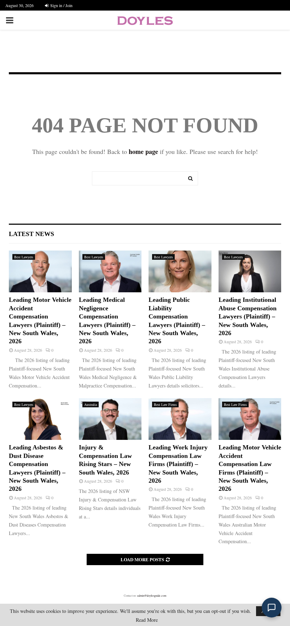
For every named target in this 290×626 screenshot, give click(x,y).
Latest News (31, 233)
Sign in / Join (60, 5)
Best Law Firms (165, 404)
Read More (147, 620)
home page (143, 151)
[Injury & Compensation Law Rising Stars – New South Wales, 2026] (110, 419)
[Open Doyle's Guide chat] (272, 608)
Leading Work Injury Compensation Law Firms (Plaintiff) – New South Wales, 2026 (178, 464)
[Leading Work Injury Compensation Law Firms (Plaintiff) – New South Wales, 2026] (180, 419)
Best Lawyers (23, 256)
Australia (90, 404)
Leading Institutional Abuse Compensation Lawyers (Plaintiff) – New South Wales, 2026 (248, 316)
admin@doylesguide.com (151, 595)
